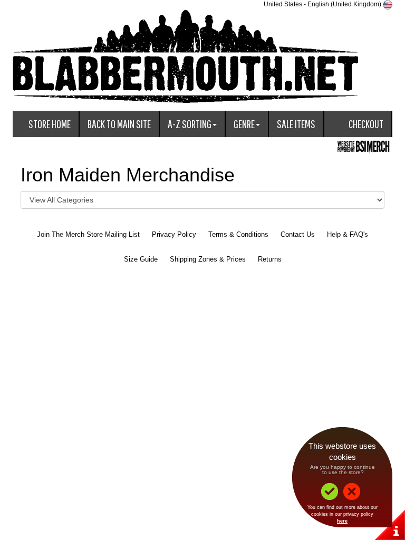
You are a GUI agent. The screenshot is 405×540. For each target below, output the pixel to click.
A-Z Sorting (189, 123)
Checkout (366, 123)
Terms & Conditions (238, 234)
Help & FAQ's (347, 234)
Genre (244, 123)
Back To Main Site (119, 123)
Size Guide (141, 259)
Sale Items (296, 123)
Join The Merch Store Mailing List (88, 234)
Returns (270, 259)
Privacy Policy (174, 234)
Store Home (49, 123)
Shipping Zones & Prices (208, 259)
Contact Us (298, 234)
